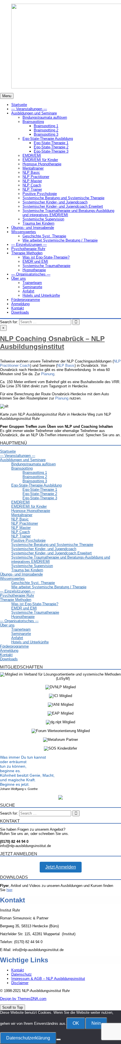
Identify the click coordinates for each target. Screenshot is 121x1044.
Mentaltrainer (33, 168)
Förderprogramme (25, 300)
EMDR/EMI (32, 155)
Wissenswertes (23, 232)
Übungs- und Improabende (32, 227)
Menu (6, 96)
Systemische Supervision (43, 219)
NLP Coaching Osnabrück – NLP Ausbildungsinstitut (52, 342)
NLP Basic (31, 172)
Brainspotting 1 (46, 126)
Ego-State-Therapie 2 (51, 147)
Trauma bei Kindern (38, 223)
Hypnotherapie (34, 270)
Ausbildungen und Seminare (34, 113)
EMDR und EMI (35, 261)
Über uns (18, 278)
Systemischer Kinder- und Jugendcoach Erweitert (63, 206)
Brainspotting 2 (46, 130)
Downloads (20, 312)
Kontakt (17, 308)
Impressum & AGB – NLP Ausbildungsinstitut (48, 978)
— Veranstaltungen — (29, 109)
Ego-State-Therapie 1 (51, 143)
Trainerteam (32, 283)
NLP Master (32, 181)
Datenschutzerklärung (28, 1038)
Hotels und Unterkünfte (41, 295)
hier (9, 890)
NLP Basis (66, 365)
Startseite (19, 105)
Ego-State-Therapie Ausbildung (48, 138)
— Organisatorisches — (30, 274)
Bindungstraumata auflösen (45, 117)
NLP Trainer (32, 189)
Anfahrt (28, 291)
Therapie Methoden (26, 253)
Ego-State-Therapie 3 (51, 151)
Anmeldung (20, 304)
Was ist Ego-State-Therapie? (46, 257)
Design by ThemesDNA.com (23, 999)
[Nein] (58, 1039)
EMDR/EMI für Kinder (40, 160)
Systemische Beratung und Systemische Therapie (63, 198)
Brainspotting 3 (46, 134)
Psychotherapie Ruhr (28, 249)
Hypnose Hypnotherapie (42, 164)
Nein (96, 1023)
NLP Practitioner (36, 177)
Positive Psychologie (40, 194)
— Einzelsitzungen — (29, 244)
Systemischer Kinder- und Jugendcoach (55, 202)
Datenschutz (21, 974)
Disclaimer (19, 983)
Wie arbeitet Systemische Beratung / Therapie (60, 240)
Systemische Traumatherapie (46, 266)
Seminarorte (32, 287)
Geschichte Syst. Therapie (44, 236)
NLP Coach (32, 185)
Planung (47, 374)
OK (76, 1023)
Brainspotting (33, 122)
